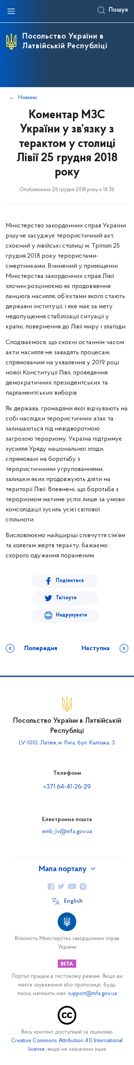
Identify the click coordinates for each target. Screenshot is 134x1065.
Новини (27, 98)
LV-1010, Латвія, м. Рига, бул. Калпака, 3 (67, 743)
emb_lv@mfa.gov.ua (67, 832)
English (73, 901)
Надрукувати (71, 615)
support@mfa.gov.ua (92, 994)
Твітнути (66, 598)
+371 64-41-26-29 (67, 787)
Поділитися (70, 581)
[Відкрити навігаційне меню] (11, 11)
